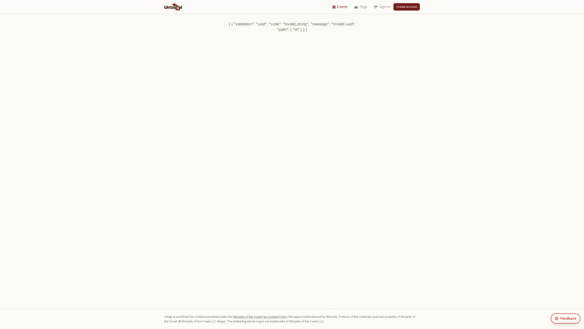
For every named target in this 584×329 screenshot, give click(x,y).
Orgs (363, 7)
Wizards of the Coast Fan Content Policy (260, 316)
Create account (406, 6)
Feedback (568, 318)
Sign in (384, 7)
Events (342, 7)
